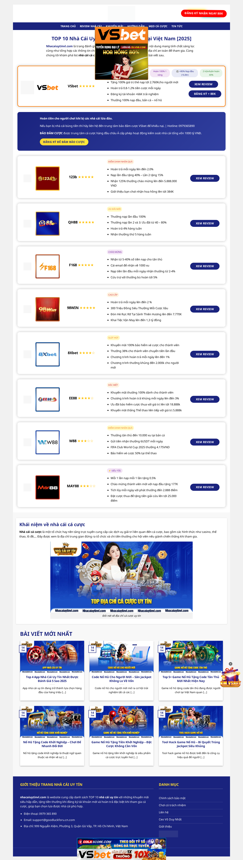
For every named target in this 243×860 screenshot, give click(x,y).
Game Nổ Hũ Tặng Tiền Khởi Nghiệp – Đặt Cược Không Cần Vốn (121, 744)
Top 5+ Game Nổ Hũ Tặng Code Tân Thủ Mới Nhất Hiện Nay (191, 679)
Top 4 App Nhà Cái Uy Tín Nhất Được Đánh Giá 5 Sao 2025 (52, 679)
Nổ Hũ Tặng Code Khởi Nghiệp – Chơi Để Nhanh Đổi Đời (52, 744)
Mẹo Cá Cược (158, 26)
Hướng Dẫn (136, 26)
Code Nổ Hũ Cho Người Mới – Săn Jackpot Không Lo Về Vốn (121, 679)
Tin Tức (177, 26)
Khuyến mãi (114, 26)
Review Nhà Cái (91, 26)
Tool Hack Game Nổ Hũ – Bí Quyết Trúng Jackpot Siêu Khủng (191, 744)
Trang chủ (68, 26)
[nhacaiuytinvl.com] (121, 13)
